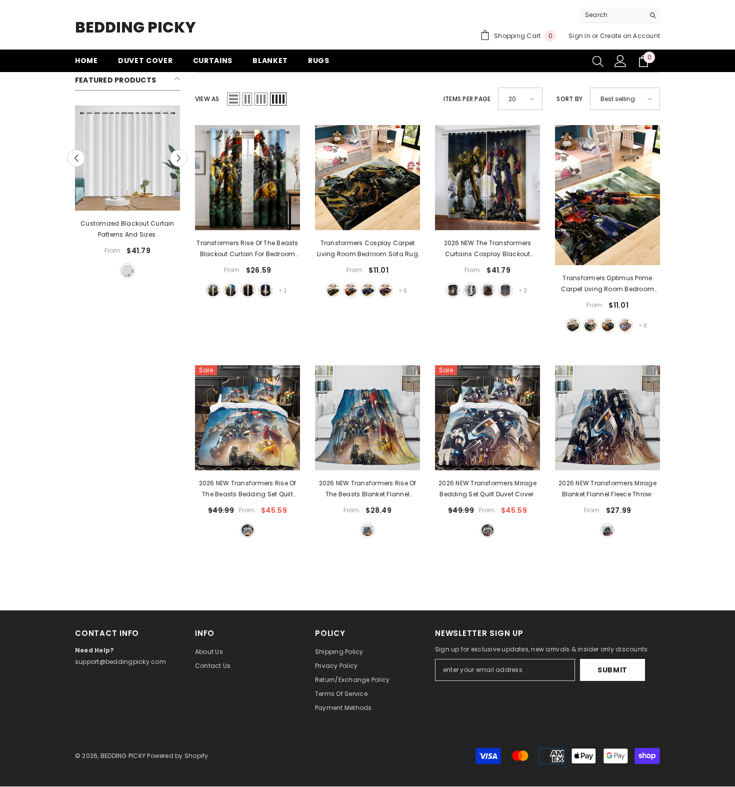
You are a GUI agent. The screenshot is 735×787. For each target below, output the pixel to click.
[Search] (620, 15)
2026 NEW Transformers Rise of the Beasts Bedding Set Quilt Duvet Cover (247, 489)
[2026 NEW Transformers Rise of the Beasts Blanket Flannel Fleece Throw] (367, 417)
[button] (76, 158)
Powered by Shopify (177, 755)
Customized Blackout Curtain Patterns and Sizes (127, 229)
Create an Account (630, 36)
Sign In (579, 36)
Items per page (467, 99)
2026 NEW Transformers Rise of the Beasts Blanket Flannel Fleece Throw (367, 489)
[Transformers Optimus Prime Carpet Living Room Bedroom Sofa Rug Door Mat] (607, 195)
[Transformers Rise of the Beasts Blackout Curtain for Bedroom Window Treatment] (247, 177)
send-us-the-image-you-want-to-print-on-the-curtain (127, 270)
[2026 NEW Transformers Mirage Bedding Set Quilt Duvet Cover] (487, 417)
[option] (128, 193)
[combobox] (612, 15)
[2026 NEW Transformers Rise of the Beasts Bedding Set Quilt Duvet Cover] (247, 417)
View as (207, 99)
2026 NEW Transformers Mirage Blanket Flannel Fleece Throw (607, 488)
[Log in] (620, 61)
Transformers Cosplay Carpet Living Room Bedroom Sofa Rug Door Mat (367, 249)
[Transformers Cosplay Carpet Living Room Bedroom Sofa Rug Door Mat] (367, 177)
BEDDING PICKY (123, 755)
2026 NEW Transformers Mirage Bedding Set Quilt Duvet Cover (487, 488)
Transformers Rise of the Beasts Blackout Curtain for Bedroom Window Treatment (247, 249)
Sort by (569, 99)
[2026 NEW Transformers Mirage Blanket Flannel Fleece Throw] (607, 417)
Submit (613, 670)
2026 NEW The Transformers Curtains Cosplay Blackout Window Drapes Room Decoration (488, 249)
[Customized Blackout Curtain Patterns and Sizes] (127, 158)
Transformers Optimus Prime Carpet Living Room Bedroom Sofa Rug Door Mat (607, 284)
